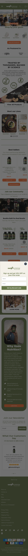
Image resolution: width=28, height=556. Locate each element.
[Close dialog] (25, 264)
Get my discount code (14, 288)
